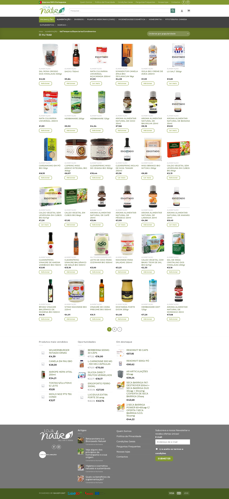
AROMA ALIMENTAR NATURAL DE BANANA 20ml (178, 121)
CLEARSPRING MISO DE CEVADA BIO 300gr (101, 166)
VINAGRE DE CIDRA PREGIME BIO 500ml (100, 308)
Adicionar (45, 83)
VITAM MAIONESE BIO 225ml (76, 308)
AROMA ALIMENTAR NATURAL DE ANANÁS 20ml (178, 215)
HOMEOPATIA (155, 19)
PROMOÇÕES (47, 19)
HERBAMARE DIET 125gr (150, 308)
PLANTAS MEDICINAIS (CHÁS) (101, 19)
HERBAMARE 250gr (74, 118)
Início (41, 31)
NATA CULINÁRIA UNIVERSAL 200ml (48, 119)
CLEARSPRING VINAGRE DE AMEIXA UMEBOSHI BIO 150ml (50, 262)
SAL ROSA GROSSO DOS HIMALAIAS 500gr (50, 72)
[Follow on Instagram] (188, 2)
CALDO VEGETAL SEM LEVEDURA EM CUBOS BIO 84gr (178, 168)
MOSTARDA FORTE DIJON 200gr (125, 308)
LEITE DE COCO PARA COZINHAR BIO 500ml (101, 261)
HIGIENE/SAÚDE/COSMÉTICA (131, 19)
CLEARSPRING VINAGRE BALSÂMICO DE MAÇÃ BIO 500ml (75, 262)
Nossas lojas (163, 2)
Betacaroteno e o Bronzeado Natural (96, 440)
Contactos (175, 2)
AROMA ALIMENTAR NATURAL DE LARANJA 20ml (151, 215)
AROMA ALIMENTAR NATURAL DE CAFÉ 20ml (100, 215)
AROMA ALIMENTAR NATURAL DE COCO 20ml (126, 121)
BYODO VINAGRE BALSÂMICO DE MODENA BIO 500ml (49, 309)
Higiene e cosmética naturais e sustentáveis (98, 467)
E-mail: (158, 437)
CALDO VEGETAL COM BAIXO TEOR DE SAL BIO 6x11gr (152, 262)
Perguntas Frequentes (145, 2)
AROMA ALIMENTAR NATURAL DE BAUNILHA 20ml (151, 121)
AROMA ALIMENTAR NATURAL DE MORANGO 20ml (177, 309)
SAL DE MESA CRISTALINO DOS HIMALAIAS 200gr (176, 262)
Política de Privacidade (105, 2)
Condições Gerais (125, 2)
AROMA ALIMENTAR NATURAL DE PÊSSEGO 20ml (126, 215)
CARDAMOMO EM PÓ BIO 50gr (49, 166)
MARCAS (62, 25)
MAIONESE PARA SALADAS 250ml (124, 261)
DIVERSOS (79, 19)
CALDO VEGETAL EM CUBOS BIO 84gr (75, 214)
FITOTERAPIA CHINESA (176, 19)
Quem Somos (86, 2)
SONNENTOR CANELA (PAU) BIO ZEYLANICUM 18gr (127, 73)
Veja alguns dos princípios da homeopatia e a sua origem (96, 453)
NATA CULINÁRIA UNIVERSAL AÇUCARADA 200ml (100, 73)
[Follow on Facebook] (184, 2)
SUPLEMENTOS (47, 25)
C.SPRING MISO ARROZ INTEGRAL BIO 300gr (76, 168)
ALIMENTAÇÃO (64, 19)
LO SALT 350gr (174, 71)
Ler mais (96, 83)
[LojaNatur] (52, 11)
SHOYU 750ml (72, 71)
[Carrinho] (188, 11)
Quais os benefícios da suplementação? (98, 478)
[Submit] (173, 10)
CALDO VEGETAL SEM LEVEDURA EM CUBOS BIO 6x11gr (50, 215)
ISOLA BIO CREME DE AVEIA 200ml (152, 72)
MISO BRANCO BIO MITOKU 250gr (150, 166)
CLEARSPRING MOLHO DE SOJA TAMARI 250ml (127, 168)
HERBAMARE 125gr (99, 118)
